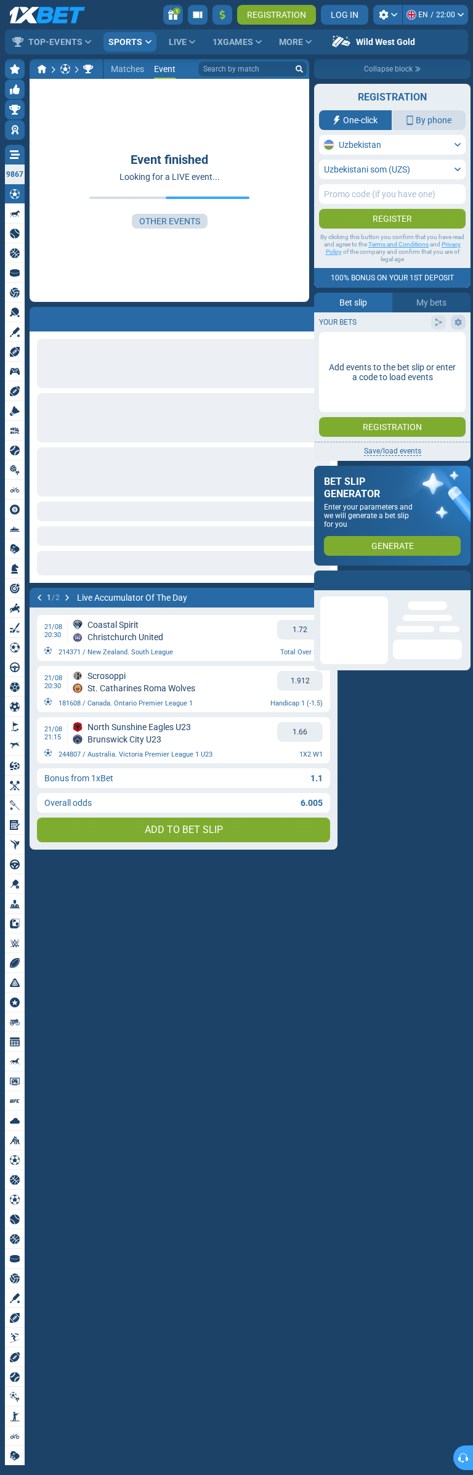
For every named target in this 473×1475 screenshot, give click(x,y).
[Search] (299, 69)
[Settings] (387, 15)
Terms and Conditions (398, 244)
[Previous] (39, 317)
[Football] (65, 69)
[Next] (71, 317)
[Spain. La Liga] (88, 69)
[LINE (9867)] (41, 69)
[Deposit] (222, 15)
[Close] (461, 580)
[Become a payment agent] (198, 15)
